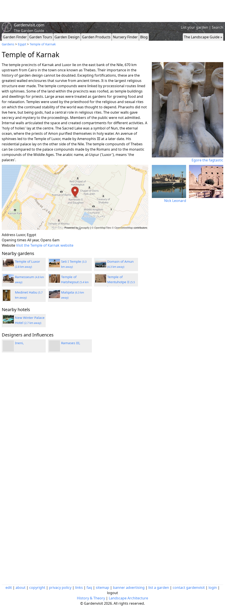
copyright (37, 587)
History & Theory (91, 598)
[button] (75, 197)
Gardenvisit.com (29, 25)
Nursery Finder (125, 37)
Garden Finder (15, 37)
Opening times (14, 240)
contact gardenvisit (189, 587)
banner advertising (129, 587)
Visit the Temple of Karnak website (44, 245)
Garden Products (96, 37)
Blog (144, 37)
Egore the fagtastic (207, 160)
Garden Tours (40, 37)
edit (8, 587)
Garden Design (67, 37)
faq (89, 587)
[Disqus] (75, 415)
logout (112, 592)
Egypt (22, 44)
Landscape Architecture (128, 598)
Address (8, 234)
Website (8, 245)
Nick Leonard (175, 200)
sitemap (102, 587)
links (79, 587)
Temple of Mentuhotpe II (121, 282)
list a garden (158, 587)
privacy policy (60, 587)
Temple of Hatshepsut (75, 282)
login (213, 587)
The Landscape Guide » (203, 37)
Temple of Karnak (43, 44)
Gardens (8, 44)
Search (217, 27)
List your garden (194, 27)
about (20, 587)
